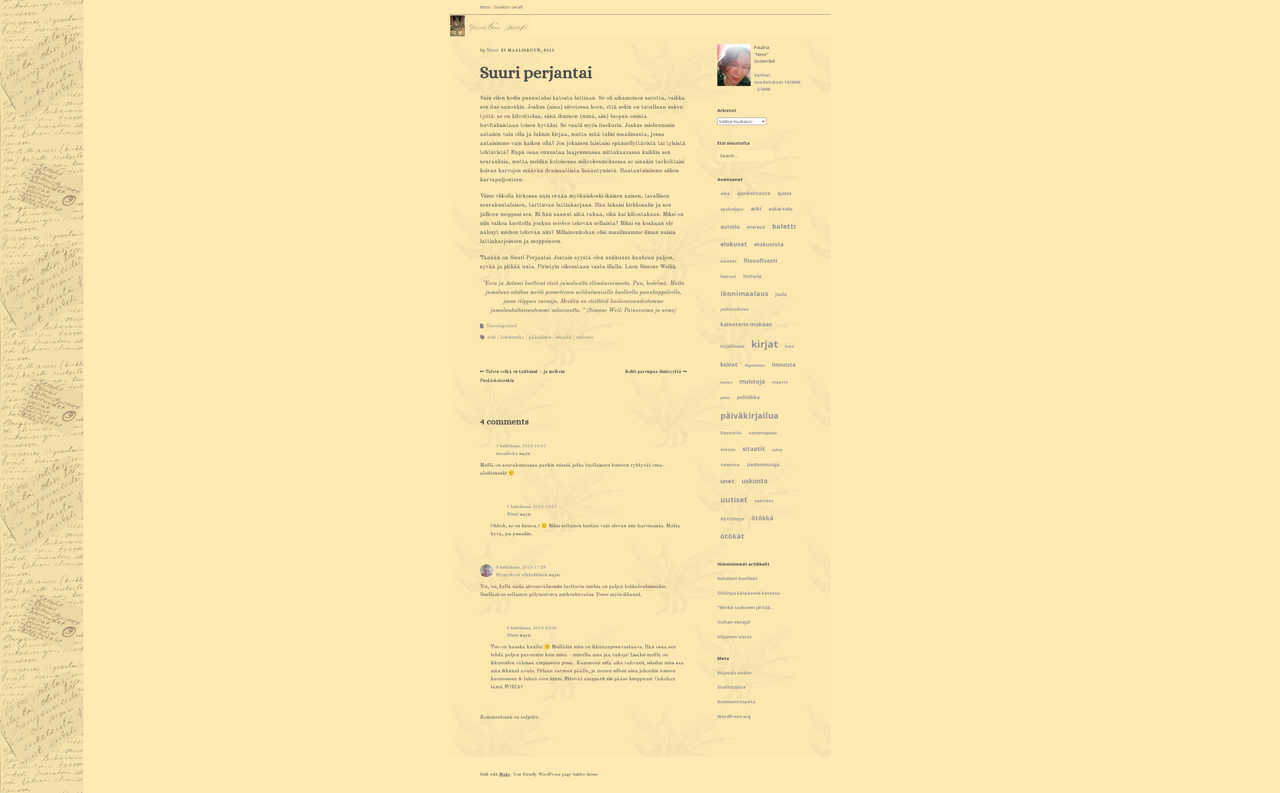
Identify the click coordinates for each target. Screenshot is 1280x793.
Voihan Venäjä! (733, 622)
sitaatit (564, 337)
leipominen (755, 365)
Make (504, 774)
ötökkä (762, 518)
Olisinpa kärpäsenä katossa (748, 593)
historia (752, 276)
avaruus (756, 227)
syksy (777, 449)
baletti (784, 226)
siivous (727, 449)
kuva (789, 346)
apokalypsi (732, 209)
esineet (728, 261)
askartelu (780, 208)
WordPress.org (734, 716)
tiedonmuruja (763, 464)
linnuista (784, 364)
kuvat (729, 364)
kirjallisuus (732, 346)
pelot (725, 397)
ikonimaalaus (744, 293)
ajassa (784, 193)
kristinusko (512, 337)
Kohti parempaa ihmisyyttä (653, 371)
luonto (726, 382)
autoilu (730, 226)
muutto (780, 382)
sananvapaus (763, 433)
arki (491, 337)
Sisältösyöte (731, 687)
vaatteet (763, 500)
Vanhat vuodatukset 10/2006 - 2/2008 (777, 82)
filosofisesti (760, 260)
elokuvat (733, 244)
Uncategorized (501, 326)
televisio (730, 465)
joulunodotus (734, 309)
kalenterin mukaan (746, 324)
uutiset (733, 499)
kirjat (764, 344)
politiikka (748, 397)
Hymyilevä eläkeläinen (522, 575)
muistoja (752, 381)
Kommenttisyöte (736, 702)
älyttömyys (732, 518)
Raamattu (731, 432)
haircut (728, 276)
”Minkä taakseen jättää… (745, 607)
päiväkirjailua (749, 415)
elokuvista (769, 244)
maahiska (507, 453)
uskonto (584, 337)
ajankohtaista (753, 193)
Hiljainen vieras (734, 637)
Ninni (492, 50)
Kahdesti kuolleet (737, 578)
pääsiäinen (540, 337)
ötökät (732, 536)
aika (725, 193)
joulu (781, 294)
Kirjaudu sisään (734, 673)
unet (727, 481)
